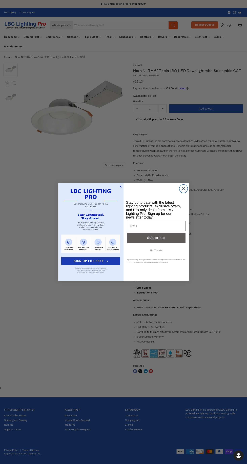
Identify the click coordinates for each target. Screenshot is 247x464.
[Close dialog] (183, 188)
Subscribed (156, 238)
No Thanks (156, 250)
